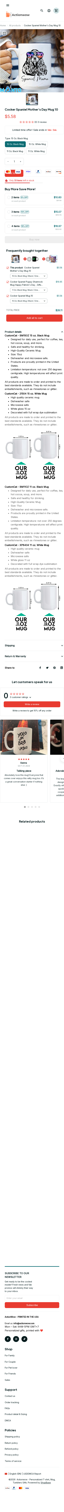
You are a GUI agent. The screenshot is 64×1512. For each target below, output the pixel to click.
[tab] (25, 807)
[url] (24, 1323)
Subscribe (32, 1305)
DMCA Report (34, 1473)
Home (3, 25)
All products (15, 25)
